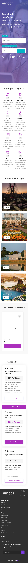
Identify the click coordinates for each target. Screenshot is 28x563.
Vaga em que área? (9, 46)
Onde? (5, 36)
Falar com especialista (14, 481)
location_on (4, 41)
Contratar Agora (14, 398)
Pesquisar (21, 51)
